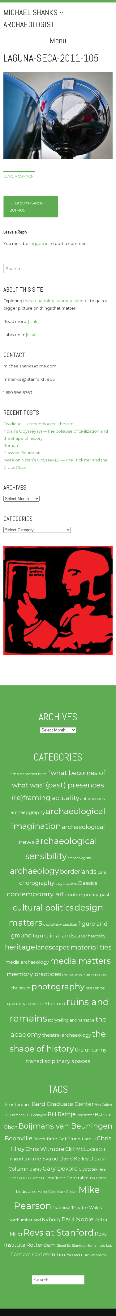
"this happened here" (29, 774)
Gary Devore (60, 1168)
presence (95, 988)
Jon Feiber (97, 1178)
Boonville (18, 1138)
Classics (87, 883)
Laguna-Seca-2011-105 (26, 206)
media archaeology (27, 962)
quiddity (16, 1003)
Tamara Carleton (32, 1254)
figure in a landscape (60, 935)
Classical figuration (22, 452)
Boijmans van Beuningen (65, 1125)
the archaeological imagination (54, 300)
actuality (65, 798)
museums (72, 974)
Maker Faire (46, 1192)
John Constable (71, 1177)
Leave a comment (19, 176)
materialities (91, 947)
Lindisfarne (26, 1191)
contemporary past (87, 895)
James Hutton (43, 1178)
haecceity (96, 936)
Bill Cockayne (36, 1115)
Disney (35, 1169)
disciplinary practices (60, 925)
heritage (20, 946)
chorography (36, 883)
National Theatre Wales (77, 1207)
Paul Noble (77, 1219)
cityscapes (66, 883)
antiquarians (92, 798)
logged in (39, 243)
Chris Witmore (44, 1149)
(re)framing (31, 797)
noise (88, 974)
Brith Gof (56, 1138)
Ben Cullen (103, 1105)
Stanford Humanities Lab (92, 1246)
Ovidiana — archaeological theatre (38, 423)
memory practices (34, 974)
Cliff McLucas (81, 1149)
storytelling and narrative (71, 1020)
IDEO (27, 1178)
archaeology (34, 871)
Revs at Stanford (45, 1003)
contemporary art (35, 894)
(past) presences (75, 784)
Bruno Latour (81, 1138)
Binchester (85, 1115)
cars (101, 872)
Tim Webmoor (94, 1255)
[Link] (33, 321)
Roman (10, 445)
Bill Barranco (14, 1115)
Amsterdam (17, 1104)
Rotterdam (41, 1245)
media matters (80, 961)
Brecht (39, 1139)
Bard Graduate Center (63, 1104)
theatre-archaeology (66, 1035)
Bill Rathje (62, 1114)
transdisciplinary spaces (58, 1061)
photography (57, 987)
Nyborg (51, 1220)
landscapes (53, 947)
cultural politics (43, 907)
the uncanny (91, 1050)
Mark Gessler (67, 1192)
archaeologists (79, 858)
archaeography (28, 812)
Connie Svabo (40, 1158)
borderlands (78, 871)
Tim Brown (69, 1255)
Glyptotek (88, 1169)
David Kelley (73, 1159)
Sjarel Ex (64, 1246)
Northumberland (25, 1220)
